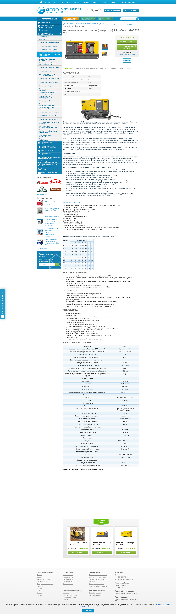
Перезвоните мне (113, 10)
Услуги (120, 68)
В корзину (127, 41)
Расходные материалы (96, 584)
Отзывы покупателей (70, 595)
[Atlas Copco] (127, 60)
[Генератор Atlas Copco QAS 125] (78, 534)
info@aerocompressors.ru (72, 12)
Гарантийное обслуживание (98, 586)
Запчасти (92, 581)
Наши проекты (68, 575)
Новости (77, 2)
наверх (143, 580)
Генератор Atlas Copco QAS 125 (77, 543)
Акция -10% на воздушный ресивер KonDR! (51, 203)
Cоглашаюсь (88, 611)
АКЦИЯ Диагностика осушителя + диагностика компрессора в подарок (52, 232)
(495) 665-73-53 (72, 9)
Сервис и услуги (64, 2)
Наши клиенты (68, 577)
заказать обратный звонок (127, 55)
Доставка (96, 2)
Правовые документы (70, 597)
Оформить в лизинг (127, 47)
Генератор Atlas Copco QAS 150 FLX (101, 543)
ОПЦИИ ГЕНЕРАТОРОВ (71, 202)
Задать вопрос (132, 10)
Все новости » (42, 248)
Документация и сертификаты (86, 68)
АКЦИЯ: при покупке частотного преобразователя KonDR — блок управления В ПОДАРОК (52, 220)
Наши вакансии (68, 579)
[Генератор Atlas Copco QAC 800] (126, 534)
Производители (68, 584)
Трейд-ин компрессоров (45, 584)
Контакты (132, 2)
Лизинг (105, 2)
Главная (41, 2)
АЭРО (48, 10)
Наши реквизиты (68, 581)
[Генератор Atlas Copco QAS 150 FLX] (102, 534)
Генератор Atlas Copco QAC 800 (125, 543)
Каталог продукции (43, 579)
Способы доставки (95, 593)
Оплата (86, 2)
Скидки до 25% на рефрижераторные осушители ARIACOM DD (52, 242)
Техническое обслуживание (98, 575)
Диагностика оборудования (98, 577)
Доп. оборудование (108, 68)
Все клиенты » (42, 194)
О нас (39, 577)
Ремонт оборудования (96, 579)
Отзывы (114, 2)
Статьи (123, 2)
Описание (68, 68)
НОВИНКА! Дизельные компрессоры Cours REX (52, 210)
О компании (50, 2)
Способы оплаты (94, 595)
